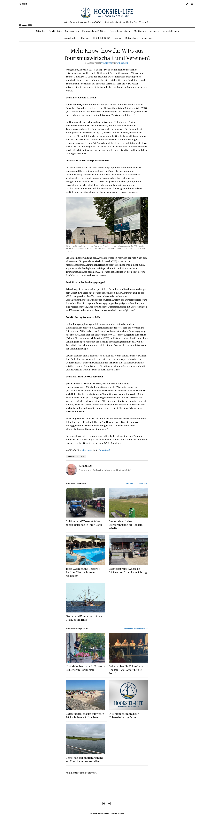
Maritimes (139, 31)
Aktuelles (40, 31)
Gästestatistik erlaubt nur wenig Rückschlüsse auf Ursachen (85, 715)
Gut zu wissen (72, 31)
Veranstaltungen (171, 31)
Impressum (147, 38)
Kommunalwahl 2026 (93, 31)
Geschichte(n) (55, 31)
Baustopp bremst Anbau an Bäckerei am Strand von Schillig (128, 570)
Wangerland (122, 63)
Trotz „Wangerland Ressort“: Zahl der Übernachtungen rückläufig (83, 572)
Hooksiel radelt (70, 38)
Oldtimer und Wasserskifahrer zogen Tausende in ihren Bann (84, 522)
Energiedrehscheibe (118, 31)
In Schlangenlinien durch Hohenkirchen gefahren (124, 715)
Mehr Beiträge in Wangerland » (136, 628)
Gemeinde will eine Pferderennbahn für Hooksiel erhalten (126, 524)
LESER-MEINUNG (101, 38)
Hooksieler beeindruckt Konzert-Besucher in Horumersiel (85, 667)
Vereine (153, 31)
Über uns (85, 38)
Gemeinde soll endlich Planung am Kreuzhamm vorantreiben (84, 759)
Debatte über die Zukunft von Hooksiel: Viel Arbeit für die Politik (126, 669)
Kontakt (118, 38)
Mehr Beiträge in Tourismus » (136, 483)
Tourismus (106, 63)
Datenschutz (131, 38)
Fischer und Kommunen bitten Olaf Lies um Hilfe (84, 617)
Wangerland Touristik (75, 456)
